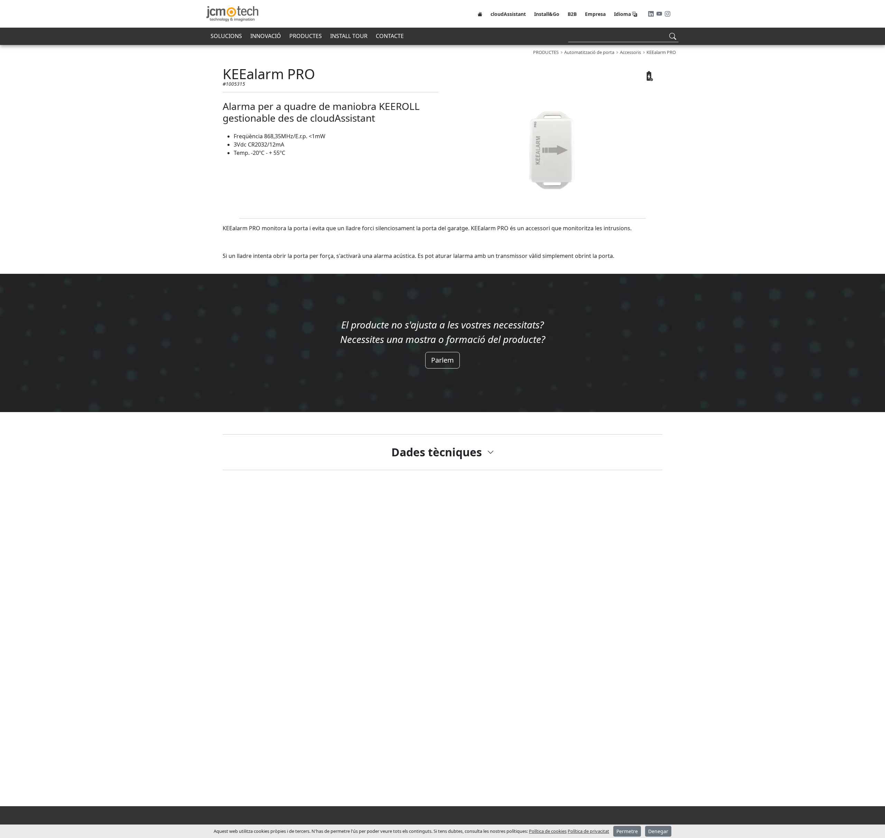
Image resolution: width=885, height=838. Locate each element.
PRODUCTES (305, 36)
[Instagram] (667, 14)
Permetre (627, 831)
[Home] (479, 14)
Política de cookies (548, 831)
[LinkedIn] (651, 14)
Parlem (442, 360)
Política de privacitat (588, 831)
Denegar (658, 831)
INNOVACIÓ (265, 36)
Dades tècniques (436, 452)
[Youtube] (659, 14)
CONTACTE (390, 36)
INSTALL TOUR (348, 36)
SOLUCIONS (226, 36)
